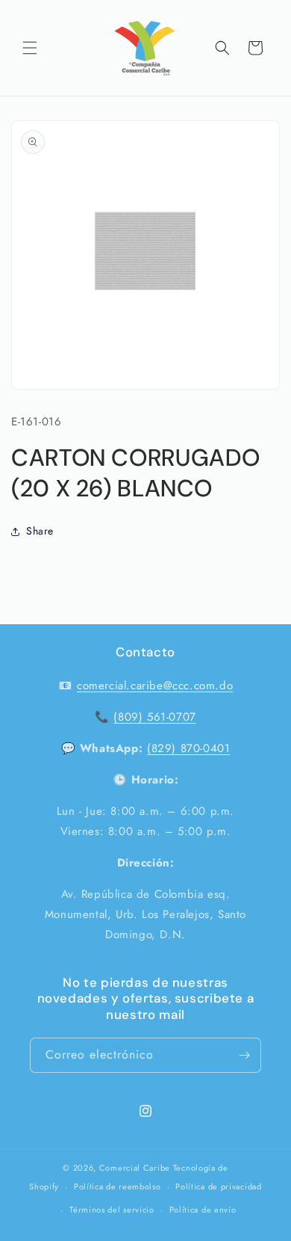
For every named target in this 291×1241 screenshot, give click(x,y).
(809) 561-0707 (154, 717)
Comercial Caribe (134, 1168)
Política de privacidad (218, 1186)
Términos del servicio (111, 1210)
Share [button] (40, 530)
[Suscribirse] (244, 1055)
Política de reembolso (117, 1186)
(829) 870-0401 (188, 748)
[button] (29, 47)
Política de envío (203, 1210)
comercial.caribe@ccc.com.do (155, 685)
